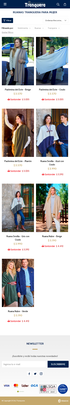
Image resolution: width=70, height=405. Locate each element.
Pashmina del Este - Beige (18, 89)
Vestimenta (23, 28)
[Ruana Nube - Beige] (52, 207)
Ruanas (38, 28)
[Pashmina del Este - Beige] (18, 61)
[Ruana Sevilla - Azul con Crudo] (52, 132)
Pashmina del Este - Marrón (18, 161)
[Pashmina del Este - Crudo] (52, 61)
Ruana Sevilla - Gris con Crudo (17, 238)
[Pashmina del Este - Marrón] (18, 132)
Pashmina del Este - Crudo (52, 89)
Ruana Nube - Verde (18, 311)
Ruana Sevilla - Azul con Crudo (52, 163)
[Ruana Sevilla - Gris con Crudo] (18, 207)
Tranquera (52, 28)
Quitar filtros (7, 32)
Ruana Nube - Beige (52, 236)
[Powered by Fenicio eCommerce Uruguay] (63, 400)
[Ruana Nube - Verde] (18, 283)
